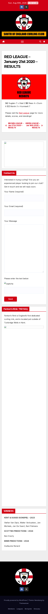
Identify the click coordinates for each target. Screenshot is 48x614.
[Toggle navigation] (22, 41)
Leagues (20, 609)
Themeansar (23, 603)
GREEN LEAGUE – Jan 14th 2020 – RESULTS (32, 125)
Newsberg (38, 600)
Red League (24, 113)
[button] (40, 41)
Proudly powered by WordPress (15, 600)
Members (11, 609)
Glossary (37, 609)
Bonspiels (28, 609)
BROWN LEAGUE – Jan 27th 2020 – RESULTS (16, 125)
